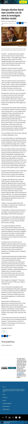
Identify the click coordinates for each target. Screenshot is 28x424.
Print (25, 22)
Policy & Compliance (7, 403)
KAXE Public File (6, 406)
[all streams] (26, 422)
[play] (2, 422)
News (4, 331)
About (4, 394)
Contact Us (5, 397)
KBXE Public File (6, 409)
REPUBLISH (12, 368)
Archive (4, 400)
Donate (24, 2)
